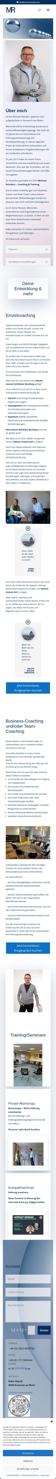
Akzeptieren (28, 1453)
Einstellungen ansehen (28, 1468)
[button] (51, 1421)
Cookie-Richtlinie (13, 1475)
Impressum (45, 1475)
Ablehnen (28, 1461)
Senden (44, 1330)
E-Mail (32, 1202)
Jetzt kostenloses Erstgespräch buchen (28, 688)
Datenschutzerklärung (30, 1475)
